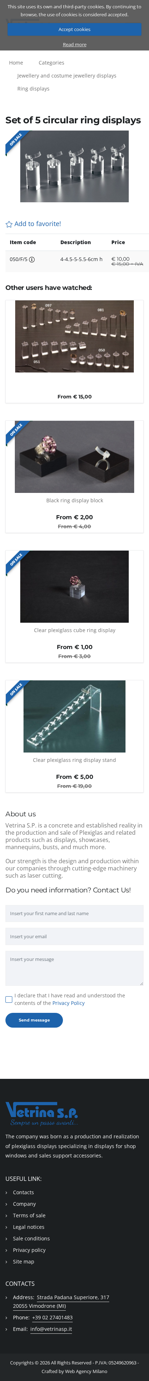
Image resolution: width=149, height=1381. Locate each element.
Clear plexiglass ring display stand (74, 759)
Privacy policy (29, 1250)
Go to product (74, 368)
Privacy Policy (68, 1003)
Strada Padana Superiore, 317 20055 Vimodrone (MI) (61, 1301)
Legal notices (28, 1226)
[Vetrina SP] (74, 1114)
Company (24, 1203)
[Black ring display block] (74, 457)
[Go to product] (74, 385)
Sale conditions (31, 1238)
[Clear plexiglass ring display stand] (74, 716)
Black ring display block (74, 500)
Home (16, 62)
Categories (51, 62)
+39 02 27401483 (52, 1317)
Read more (74, 44)
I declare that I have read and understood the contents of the (69, 999)
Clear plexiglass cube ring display (74, 630)
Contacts (23, 1192)
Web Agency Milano (86, 1371)
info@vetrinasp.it (51, 1328)
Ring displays (33, 88)
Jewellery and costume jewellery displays (66, 75)
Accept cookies (74, 29)
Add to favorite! (37, 224)
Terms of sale (29, 1215)
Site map (23, 1261)
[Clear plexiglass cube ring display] (74, 587)
